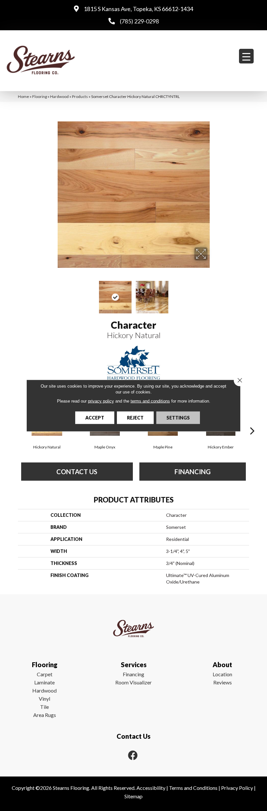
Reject (135, 417)
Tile (44, 707)
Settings (178, 417)
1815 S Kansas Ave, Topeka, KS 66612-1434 (138, 8)
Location (222, 674)
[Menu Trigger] (246, 56)
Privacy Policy (237, 788)
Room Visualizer (133, 682)
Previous (55, 294)
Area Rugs (44, 715)
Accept (94, 417)
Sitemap (133, 796)
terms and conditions (150, 401)
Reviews (222, 682)
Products (80, 96)
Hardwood (59, 96)
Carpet (44, 674)
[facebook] (133, 755)
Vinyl (44, 698)
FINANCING (193, 471)
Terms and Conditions (193, 788)
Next (211, 294)
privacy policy (101, 401)
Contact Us (76, 471)
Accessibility (150, 788)
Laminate (44, 682)
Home (23, 96)
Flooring (39, 96)
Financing (133, 674)
